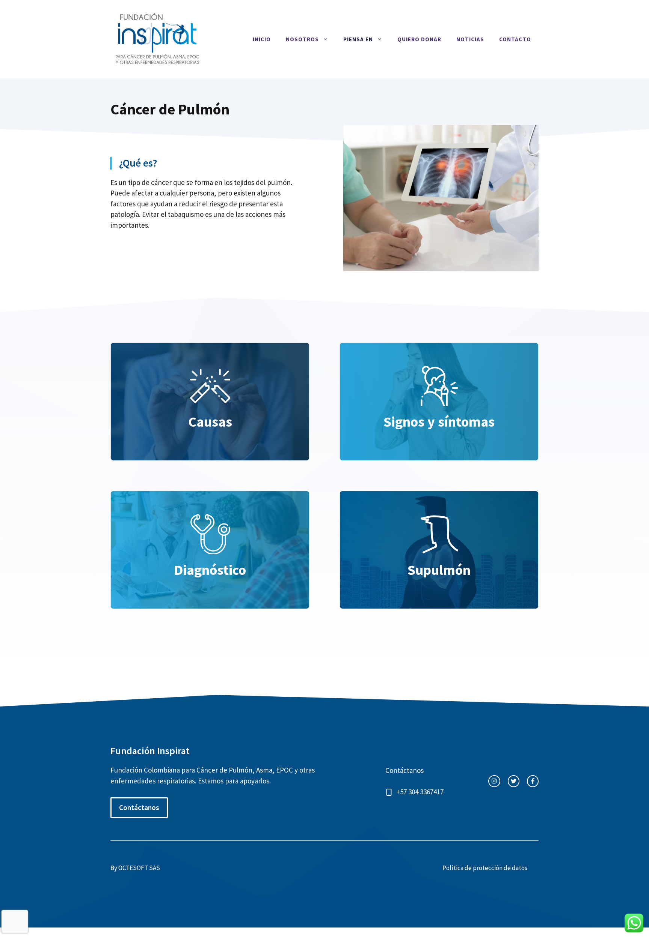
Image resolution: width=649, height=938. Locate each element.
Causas (210, 421)
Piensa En (358, 39)
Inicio (262, 39)
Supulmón (439, 570)
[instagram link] (494, 781)
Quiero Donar (419, 39)
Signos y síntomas (439, 421)
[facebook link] (533, 781)
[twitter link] (513, 781)
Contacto (515, 39)
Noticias (470, 39)
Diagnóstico (210, 570)
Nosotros (302, 39)
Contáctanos (139, 807)
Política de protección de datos (484, 868)
